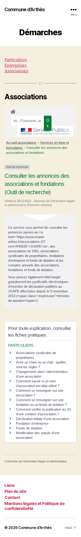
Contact (12, 497)
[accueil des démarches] (40, 111)
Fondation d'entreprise (32, 423)
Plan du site (15, 491)
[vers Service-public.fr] (45, 131)
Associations (16, 71)
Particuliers (15, 60)
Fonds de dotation (29, 428)
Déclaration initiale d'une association (43, 419)
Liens (9, 485)
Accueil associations (21, 142)
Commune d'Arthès (24, 9)
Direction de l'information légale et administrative (37, 461)
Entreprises (15, 65)
